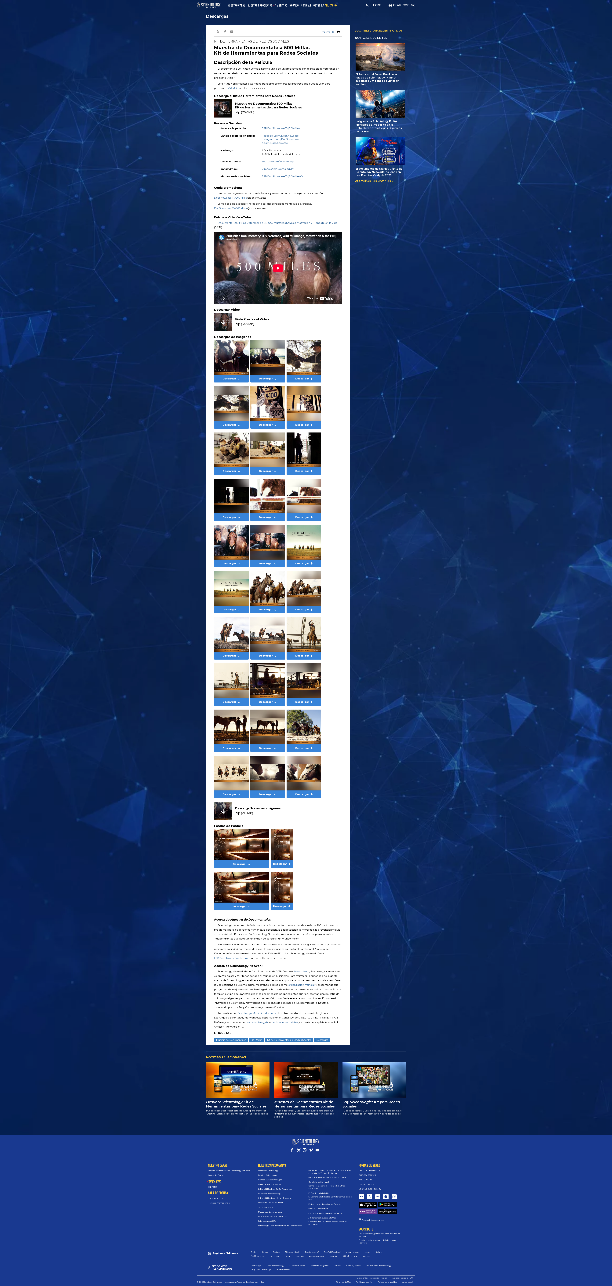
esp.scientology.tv (257, 1022)
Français (366, 1256)
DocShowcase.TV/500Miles (230, 197)
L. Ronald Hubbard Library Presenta (274, 1198)
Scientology (256, 1266)
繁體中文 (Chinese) (350, 1256)
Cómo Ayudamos (353, 1266)
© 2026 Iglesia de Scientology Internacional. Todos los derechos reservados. (230, 1282)
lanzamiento (301, 971)
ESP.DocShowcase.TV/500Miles (281, 128)
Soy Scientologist (266, 1207)
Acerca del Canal (215, 1175)
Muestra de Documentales (231, 1040)
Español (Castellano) (332, 1252)
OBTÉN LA (325, 5)
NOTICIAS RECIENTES (371, 38)
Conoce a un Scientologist (270, 1180)
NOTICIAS (306, 5)
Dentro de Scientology (268, 1170)
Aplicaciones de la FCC (402, 1278)
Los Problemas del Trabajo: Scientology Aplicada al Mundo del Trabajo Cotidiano (330, 1171)
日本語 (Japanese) (258, 1256)
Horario (212, 1186)
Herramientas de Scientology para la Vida (327, 1177)
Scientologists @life (267, 1221)
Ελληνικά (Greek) (292, 1252)
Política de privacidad (387, 1282)
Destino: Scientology (267, 1175)
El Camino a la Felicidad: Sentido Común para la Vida (330, 1198)
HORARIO (294, 5)
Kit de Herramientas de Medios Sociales (289, 1040)
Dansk (265, 1252)
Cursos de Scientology (275, 1266)
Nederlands (275, 1256)
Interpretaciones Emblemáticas (272, 1216)
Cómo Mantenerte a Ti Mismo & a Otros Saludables (326, 1187)
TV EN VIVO (281, 5)
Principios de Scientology (269, 1193)
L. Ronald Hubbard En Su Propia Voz (275, 1189)
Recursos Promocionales (219, 1203)
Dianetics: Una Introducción (271, 1202)
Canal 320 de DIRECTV (369, 1170)
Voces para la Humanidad (269, 1184)
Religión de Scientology (261, 1270)
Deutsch (276, 1252)
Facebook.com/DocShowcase (280, 135)
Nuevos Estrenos (215, 1198)
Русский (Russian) (317, 1256)
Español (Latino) (312, 1252)
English (254, 1252)
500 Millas (233, 88)
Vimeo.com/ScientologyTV (278, 168)
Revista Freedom (283, 1270)
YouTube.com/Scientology (278, 161)
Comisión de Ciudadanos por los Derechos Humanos (327, 1222)
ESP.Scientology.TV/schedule (231, 958)
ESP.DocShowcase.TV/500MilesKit (282, 176)
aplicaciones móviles (285, 1022)
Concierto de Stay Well (318, 1182)
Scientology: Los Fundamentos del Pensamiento (280, 1225)
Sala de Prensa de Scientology (378, 1266)
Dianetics (337, 1266)
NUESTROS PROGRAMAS (260, 5)
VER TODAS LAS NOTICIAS (373, 181)
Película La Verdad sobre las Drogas (324, 1204)
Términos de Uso (343, 1282)
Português (299, 1256)
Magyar (367, 1252)
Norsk (287, 1256)
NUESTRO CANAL (236, 5)
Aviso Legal (407, 1282)
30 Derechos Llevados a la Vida (322, 1218)
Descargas (217, 16)
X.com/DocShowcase (275, 142)
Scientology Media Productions (257, 1013)
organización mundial (301, 984)
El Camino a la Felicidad (319, 1193)
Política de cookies (364, 1282)
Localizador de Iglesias (319, 1266)
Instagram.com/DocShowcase (280, 139)
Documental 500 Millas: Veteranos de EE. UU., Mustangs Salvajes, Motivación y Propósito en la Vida (277, 222)
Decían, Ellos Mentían (318, 1208)
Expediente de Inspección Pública (372, 1278)
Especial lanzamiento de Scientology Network (229, 1170)
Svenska (333, 1256)
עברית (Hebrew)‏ (352, 1252)
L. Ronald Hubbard (297, 1266)
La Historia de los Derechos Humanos (325, 1213)
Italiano (379, 1252)
